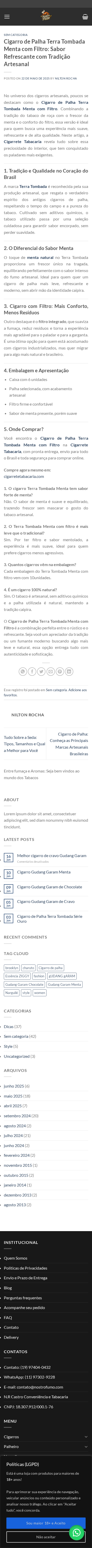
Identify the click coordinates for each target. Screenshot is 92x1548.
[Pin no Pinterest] (60, 671)
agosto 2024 (15, 1125)
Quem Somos (15, 1257)
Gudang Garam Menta (64, 984)
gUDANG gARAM (62, 976)
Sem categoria (16, 34)
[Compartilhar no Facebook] (32, 671)
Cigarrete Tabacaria (22, 141)
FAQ (8, 1317)
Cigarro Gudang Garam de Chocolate (49, 886)
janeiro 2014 (15, 1184)
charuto (28, 968)
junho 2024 (14, 1145)
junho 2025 (14, 1085)
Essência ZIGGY (17, 976)
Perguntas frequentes (23, 1297)
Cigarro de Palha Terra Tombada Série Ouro (49, 918)
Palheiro (11, 1446)
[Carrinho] (85, 16)
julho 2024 (13, 1135)
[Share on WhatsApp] (23, 671)
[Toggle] (86, 1436)
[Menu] (7, 16)
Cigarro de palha (51, 968)
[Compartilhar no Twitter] (41, 671)
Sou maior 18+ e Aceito (45, 1523)
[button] (76, 1532)
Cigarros (11, 1436)
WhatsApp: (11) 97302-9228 (29, 1376)
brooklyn (11, 968)
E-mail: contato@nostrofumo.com (33, 1386)
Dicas (9, 1026)
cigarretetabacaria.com (24, 476)
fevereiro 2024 (17, 1155)
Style (8, 1046)
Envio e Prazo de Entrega (25, 1277)
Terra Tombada (33, 186)
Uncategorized (17, 1056)
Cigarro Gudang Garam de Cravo (46, 901)
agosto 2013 (15, 1204)
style (26, 993)
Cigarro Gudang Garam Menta (44, 871)
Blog (8, 1287)
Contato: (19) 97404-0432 (27, 1367)
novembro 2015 (18, 1165)
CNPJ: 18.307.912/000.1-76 (28, 1406)
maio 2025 (13, 1095)
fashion (39, 976)
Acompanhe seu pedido (24, 1307)
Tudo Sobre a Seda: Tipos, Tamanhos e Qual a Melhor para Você (24, 744)
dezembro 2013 (17, 1194)
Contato (11, 1327)
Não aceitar (46, 1537)
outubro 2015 (16, 1175)
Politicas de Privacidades (25, 1267)
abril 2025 (13, 1105)
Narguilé (11, 993)
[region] (46, 1502)
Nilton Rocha (66, 78)
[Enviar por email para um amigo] (51, 671)
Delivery (11, 1337)
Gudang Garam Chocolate (24, 984)
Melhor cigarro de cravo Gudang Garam (51, 855)
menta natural (40, 257)
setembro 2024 (17, 1115)
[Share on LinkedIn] (69, 671)
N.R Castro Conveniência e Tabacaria (36, 1396)
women (39, 993)
